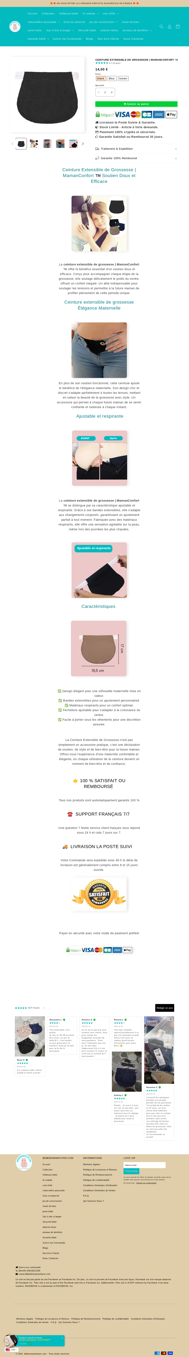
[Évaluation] (44, 1008)
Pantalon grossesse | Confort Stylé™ (35, 1340)
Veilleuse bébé (50, 1175)
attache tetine (49, 1227)
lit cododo (47, 1180)
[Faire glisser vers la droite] (83, 144)
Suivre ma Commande (54, 1243)
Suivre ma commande (30, 1267)
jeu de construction (52, 1201)
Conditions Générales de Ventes (99, 1190)
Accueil (46, 1164)
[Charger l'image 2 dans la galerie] (34, 143)
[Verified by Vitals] (30, 1343)
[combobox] (11, 1350)
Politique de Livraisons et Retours (100, 1169)
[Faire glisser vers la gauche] (12, 144)
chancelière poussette (54, 1190)
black (101, 78)
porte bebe (48, 1211)
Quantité (99, 85)
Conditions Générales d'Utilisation (100, 1185)
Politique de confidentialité (96, 1180)
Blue (112, 78)
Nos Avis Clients (51, 1253)
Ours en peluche (51, 1196)
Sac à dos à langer (52, 1216)
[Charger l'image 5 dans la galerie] (73, 143)
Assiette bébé (49, 1237)
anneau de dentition (52, 1232)
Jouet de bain (49, 1206)
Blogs (45, 1248)
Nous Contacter (50, 1258)
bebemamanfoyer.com (35, 1354)
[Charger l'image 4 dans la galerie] (60, 143)
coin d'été (47, 1185)
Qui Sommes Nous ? (93, 1201)
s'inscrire (131, 1171)
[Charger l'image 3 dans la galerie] (47, 143)
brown (123, 78)
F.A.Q (86, 1196)
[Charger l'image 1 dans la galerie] (21, 143)
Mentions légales (91, 1164)
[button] (90, 13)
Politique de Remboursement (97, 1175)
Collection (48, 1169)
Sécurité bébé (50, 1222)
